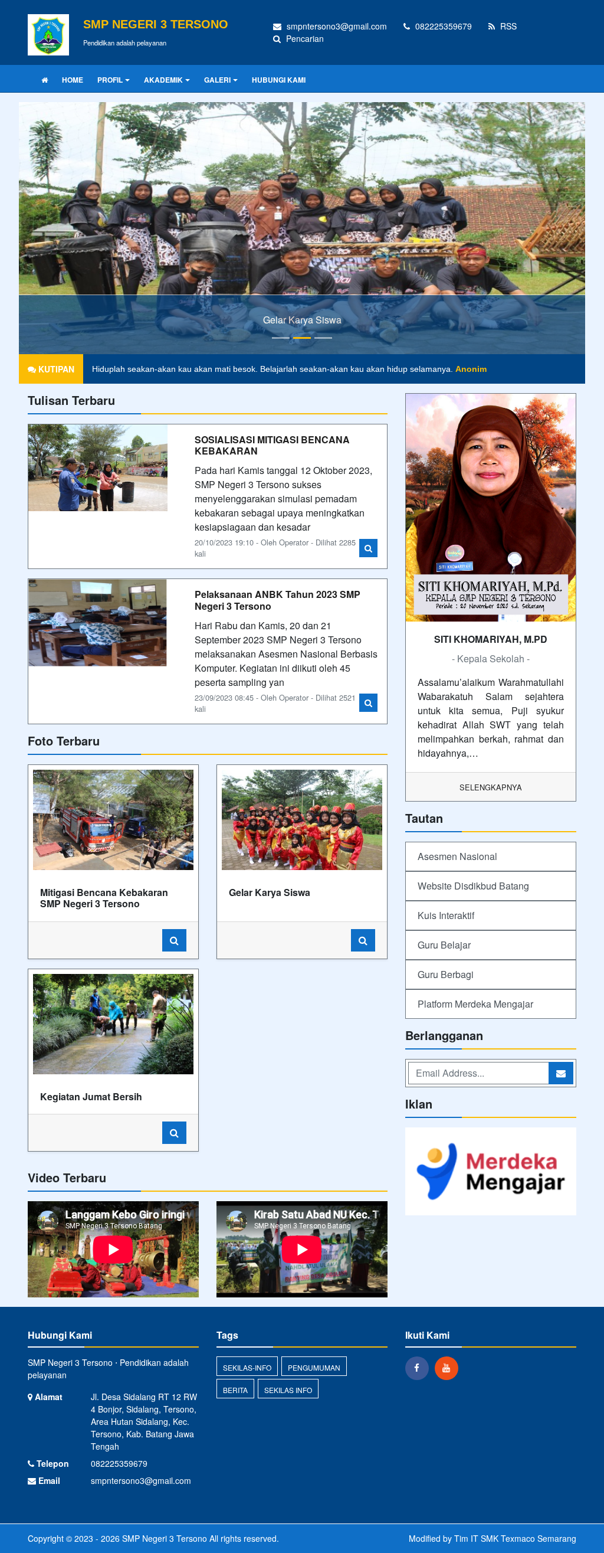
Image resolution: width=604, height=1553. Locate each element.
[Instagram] (449, 1368)
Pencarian (304, 38)
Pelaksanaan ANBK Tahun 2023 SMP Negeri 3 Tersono (277, 599)
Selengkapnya (490, 787)
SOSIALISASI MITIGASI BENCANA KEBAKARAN (272, 445)
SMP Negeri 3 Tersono (163, 1538)
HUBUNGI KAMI (279, 79)
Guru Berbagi (446, 974)
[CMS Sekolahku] (490, 1172)
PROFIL (110, 79)
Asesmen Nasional (457, 856)
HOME (72, 79)
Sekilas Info (288, 1390)
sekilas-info (247, 1367)
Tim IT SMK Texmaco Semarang (515, 1538)
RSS (507, 26)
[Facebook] (420, 1368)
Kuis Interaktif (446, 915)
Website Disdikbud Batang (473, 885)
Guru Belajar (444, 945)
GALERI (217, 79)
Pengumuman (314, 1367)
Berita (235, 1390)
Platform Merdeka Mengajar (475, 1004)
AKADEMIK (163, 79)
